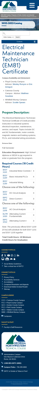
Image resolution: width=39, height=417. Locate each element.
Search (18, 37)
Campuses (8, 316)
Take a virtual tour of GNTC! (14, 266)
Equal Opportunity (17, 383)
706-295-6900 (22, 367)
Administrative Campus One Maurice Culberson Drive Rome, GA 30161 (14, 357)
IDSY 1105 (5, 209)
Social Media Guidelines (12, 264)
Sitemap (7, 289)
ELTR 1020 (5, 215)
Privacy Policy (9, 277)
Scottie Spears (19, 102)
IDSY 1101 (5, 193)
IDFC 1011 (5, 199)
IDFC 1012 (5, 221)
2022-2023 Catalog (6, 15)
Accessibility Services (11, 280)
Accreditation (8, 282)
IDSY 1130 (5, 182)
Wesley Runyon (19, 84)
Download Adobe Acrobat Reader (16, 287)
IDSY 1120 (5, 176)
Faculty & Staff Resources (13, 327)
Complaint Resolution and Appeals (16, 284)
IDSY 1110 (5, 171)
